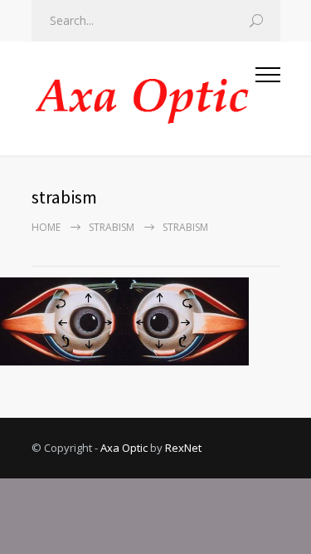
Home (46, 227)
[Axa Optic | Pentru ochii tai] (143, 98)
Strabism (111, 227)
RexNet (183, 447)
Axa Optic (124, 447)
